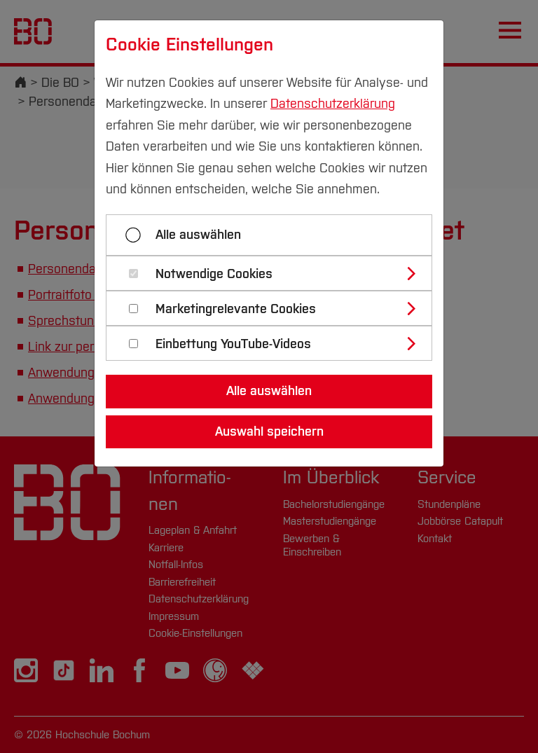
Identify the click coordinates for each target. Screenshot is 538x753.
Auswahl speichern (269, 431)
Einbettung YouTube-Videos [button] (233, 344)
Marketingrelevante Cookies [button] (236, 309)
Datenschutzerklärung (332, 103)
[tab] (275, 273)
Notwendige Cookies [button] (214, 274)
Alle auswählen (198, 234)
